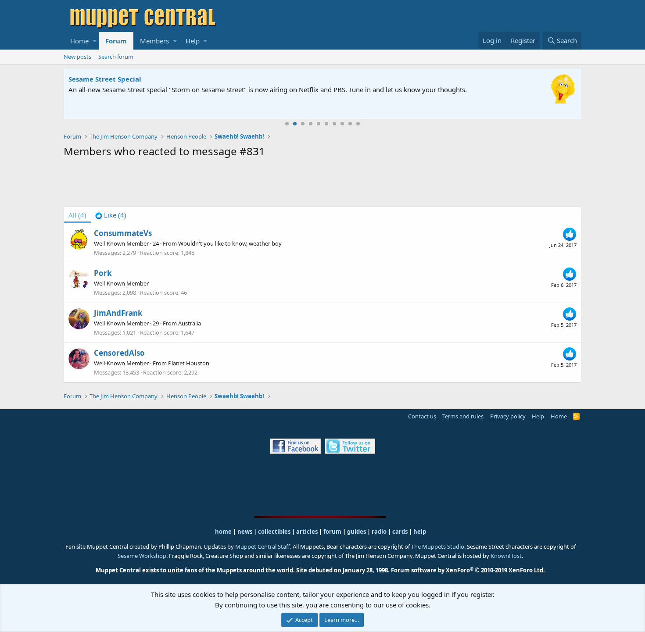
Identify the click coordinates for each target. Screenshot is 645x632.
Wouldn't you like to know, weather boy (230, 243)
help (419, 532)
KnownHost (506, 556)
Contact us (422, 416)
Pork (103, 273)
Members (154, 40)
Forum (116, 40)
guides (356, 532)
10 (358, 123)
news (244, 532)
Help (193, 40)
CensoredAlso (119, 353)
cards (400, 532)
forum (332, 532)
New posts (77, 57)
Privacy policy (508, 416)
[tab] (111, 215)
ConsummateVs (123, 233)
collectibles (274, 532)
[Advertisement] (322, 184)
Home (79, 40)
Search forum (115, 57)
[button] (94, 41)
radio (379, 532)
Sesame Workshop (142, 556)
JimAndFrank (118, 313)
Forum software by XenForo (468, 570)
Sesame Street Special (104, 79)
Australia (189, 323)
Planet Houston (188, 363)
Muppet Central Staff (262, 546)
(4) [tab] (77, 215)
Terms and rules (463, 416)
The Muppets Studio (437, 546)
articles (307, 532)
